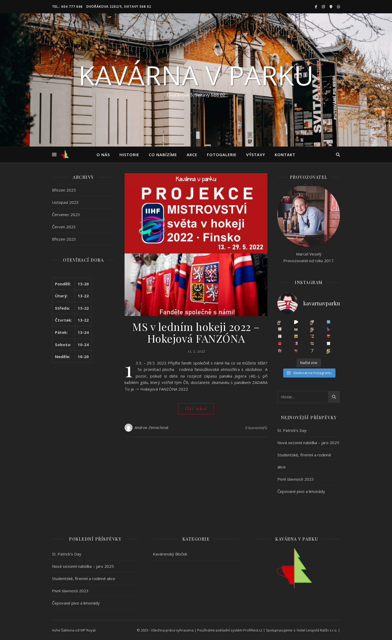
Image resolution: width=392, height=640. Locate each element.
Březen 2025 (64, 190)
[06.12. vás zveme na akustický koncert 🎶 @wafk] (328, 329)
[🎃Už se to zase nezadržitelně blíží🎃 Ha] (296, 350)
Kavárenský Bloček (170, 554)
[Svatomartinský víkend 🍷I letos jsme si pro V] (296, 343)
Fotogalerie (222, 154)
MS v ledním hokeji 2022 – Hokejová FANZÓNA (196, 332)
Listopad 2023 (65, 202)
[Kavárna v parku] (64, 154)
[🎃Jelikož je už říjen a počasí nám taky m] (312, 350)
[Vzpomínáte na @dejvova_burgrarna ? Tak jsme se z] (328, 350)
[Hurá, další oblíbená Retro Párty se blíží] (279, 329)
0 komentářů (256, 427)
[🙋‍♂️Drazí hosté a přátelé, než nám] (279, 343)
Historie (129, 154)
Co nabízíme (163, 154)
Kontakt (285, 154)
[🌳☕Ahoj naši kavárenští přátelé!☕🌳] (279, 350)
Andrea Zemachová (152, 427)
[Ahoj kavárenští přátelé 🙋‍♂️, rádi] (328, 343)
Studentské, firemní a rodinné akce (83, 578)
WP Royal (87, 630)
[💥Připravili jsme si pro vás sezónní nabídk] (279, 321)
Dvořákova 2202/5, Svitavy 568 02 (118, 6)
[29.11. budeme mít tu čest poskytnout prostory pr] (296, 336)
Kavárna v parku (196, 75)
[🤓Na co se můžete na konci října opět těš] (312, 343)
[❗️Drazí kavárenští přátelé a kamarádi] (279, 336)
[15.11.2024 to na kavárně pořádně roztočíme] (328, 336)
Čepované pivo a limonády (301, 491)
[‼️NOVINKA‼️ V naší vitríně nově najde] (296, 329)
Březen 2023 (64, 239)
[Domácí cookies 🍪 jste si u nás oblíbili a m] (312, 336)
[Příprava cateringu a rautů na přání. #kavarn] (296, 321)
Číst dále (196, 408)
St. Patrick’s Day (292, 430)
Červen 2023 (64, 226)
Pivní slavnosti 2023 (295, 479)
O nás (103, 154)
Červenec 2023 (66, 214)
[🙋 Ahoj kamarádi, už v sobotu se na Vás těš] (328, 321)
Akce (192, 154)
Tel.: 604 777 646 (67, 6)
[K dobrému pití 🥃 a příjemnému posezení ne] (312, 329)
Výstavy (255, 154)
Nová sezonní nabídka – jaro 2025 (308, 442)
